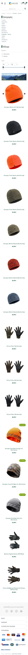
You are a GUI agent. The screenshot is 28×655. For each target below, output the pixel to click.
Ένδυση (9, 13)
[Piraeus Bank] (19, 641)
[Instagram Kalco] (16, 611)
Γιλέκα (3, 23)
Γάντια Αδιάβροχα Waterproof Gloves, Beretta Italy (14, 588)
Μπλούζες (4, 30)
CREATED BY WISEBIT (16, 654)
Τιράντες (4, 41)
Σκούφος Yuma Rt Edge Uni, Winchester (14, 484)
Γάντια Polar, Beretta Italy (14, 346)
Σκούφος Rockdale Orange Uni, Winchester (14, 449)
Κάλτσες (4, 27)
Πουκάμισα (4, 39)
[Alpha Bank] (20, 646)
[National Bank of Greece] (12, 646)
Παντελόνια (5, 32)
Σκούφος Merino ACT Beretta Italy (14, 107)
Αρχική (3, 13)
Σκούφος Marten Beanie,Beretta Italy (14, 243)
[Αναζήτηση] (25, 8)
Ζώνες (3, 38)
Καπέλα (3, 29)
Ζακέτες (4, 25)
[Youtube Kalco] (21, 611)
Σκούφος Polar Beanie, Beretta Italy (14, 141)
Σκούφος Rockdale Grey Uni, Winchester (14, 519)
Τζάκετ (3, 36)
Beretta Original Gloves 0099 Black (14, 554)
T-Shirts (4, 20)
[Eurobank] (5, 646)
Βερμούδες (4, 22)
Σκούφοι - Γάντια (6, 34)
